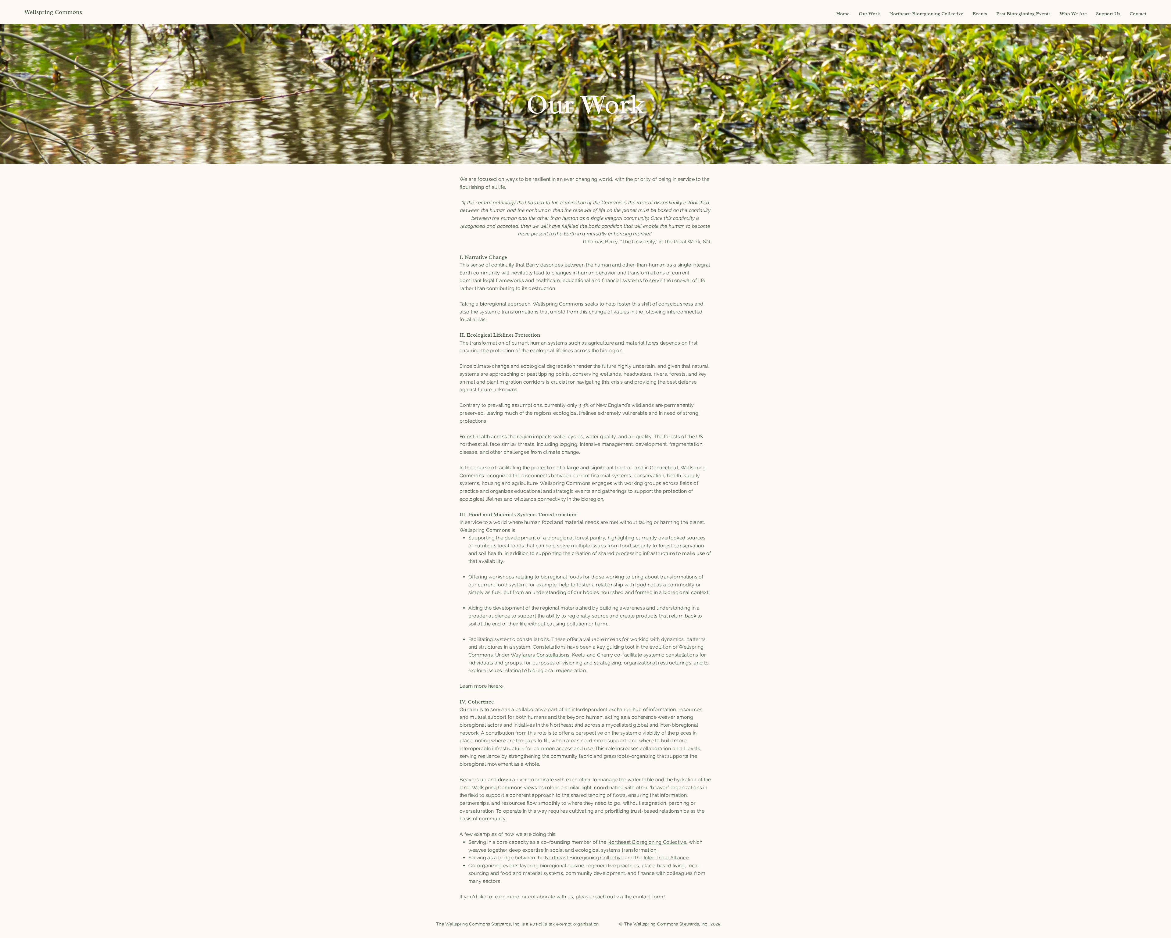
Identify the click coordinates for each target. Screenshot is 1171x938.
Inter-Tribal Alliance (666, 858)
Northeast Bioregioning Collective (646, 842)
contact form (648, 897)
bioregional (493, 304)
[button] (869, 13)
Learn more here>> (481, 686)
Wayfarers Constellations (540, 655)
